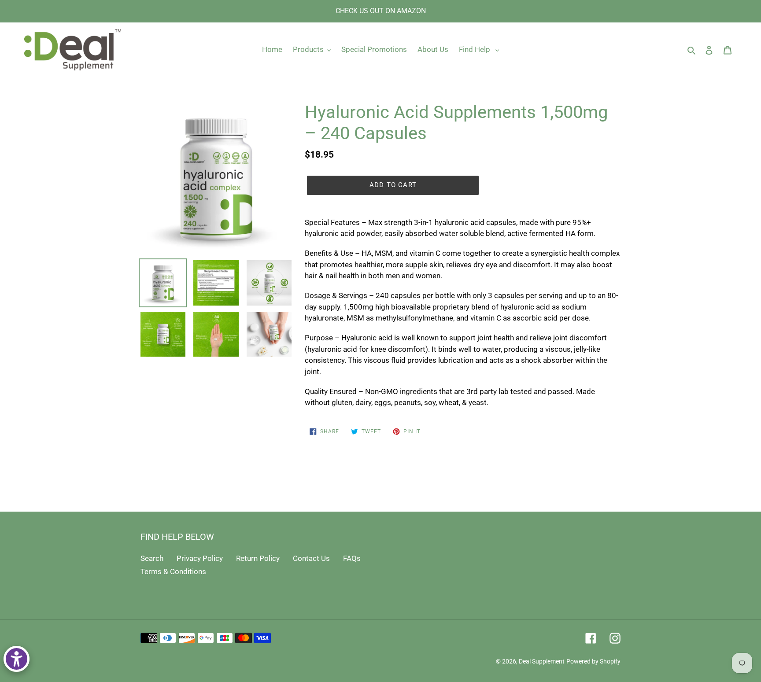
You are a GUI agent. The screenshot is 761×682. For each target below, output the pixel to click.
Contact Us (311, 558)
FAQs (352, 558)
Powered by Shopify (593, 661)
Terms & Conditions (173, 571)
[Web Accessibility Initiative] (16, 658)
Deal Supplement (542, 661)
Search (151, 558)
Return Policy (258, 558)
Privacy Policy (200, 558)
